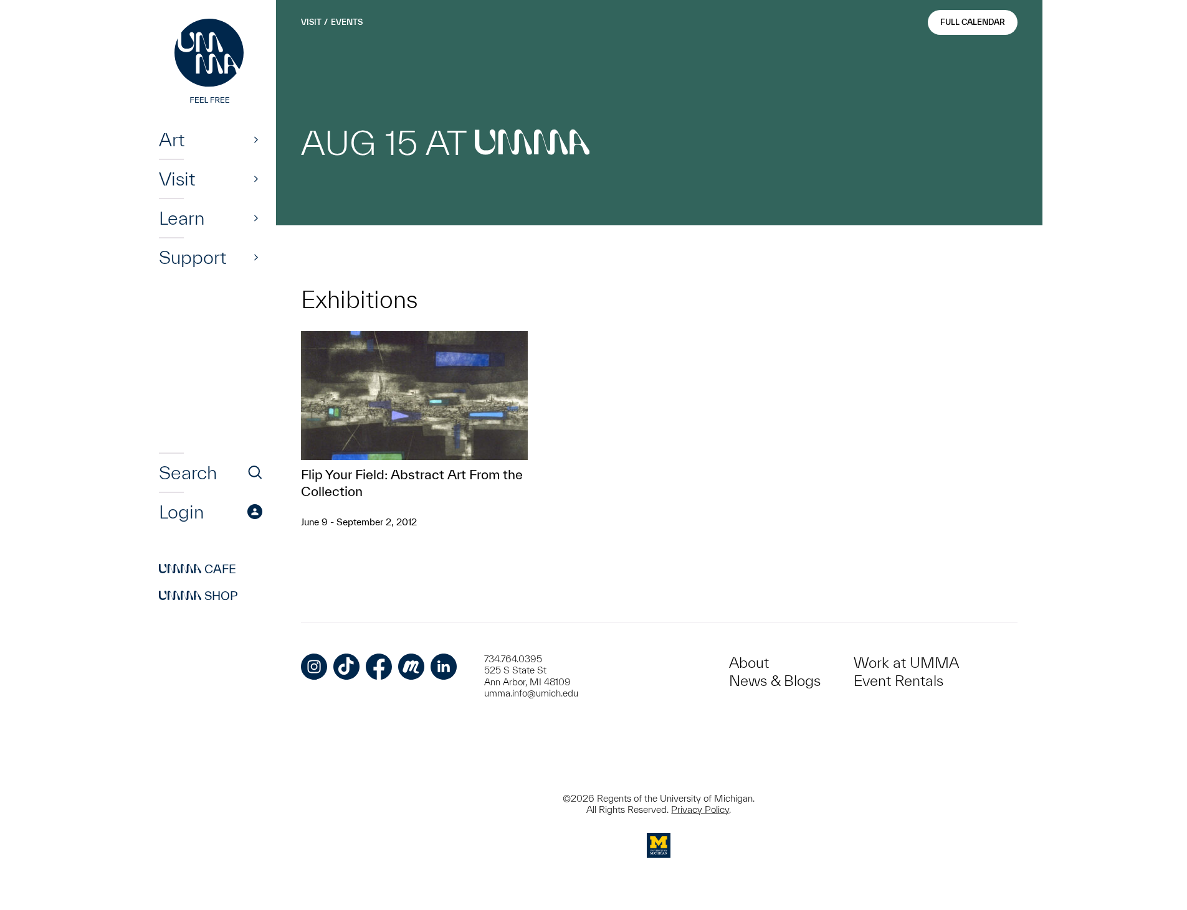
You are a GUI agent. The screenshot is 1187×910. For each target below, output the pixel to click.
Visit (177, 178)
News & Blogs (775, 680)
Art (171, 139)
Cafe (197, 569)
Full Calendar (972, 22)
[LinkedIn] (444, 667)
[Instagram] (314, 667)
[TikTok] (346, 667)
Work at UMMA (906, 662)
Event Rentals (898, 680)
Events (347, 22)
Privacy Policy (700, 809)
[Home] (210, 62)
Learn (181, 217)
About (749, 662)
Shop (198, 596)
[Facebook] (379, 667)
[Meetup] (411, 667)
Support (192, 257)
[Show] (256, 139)
